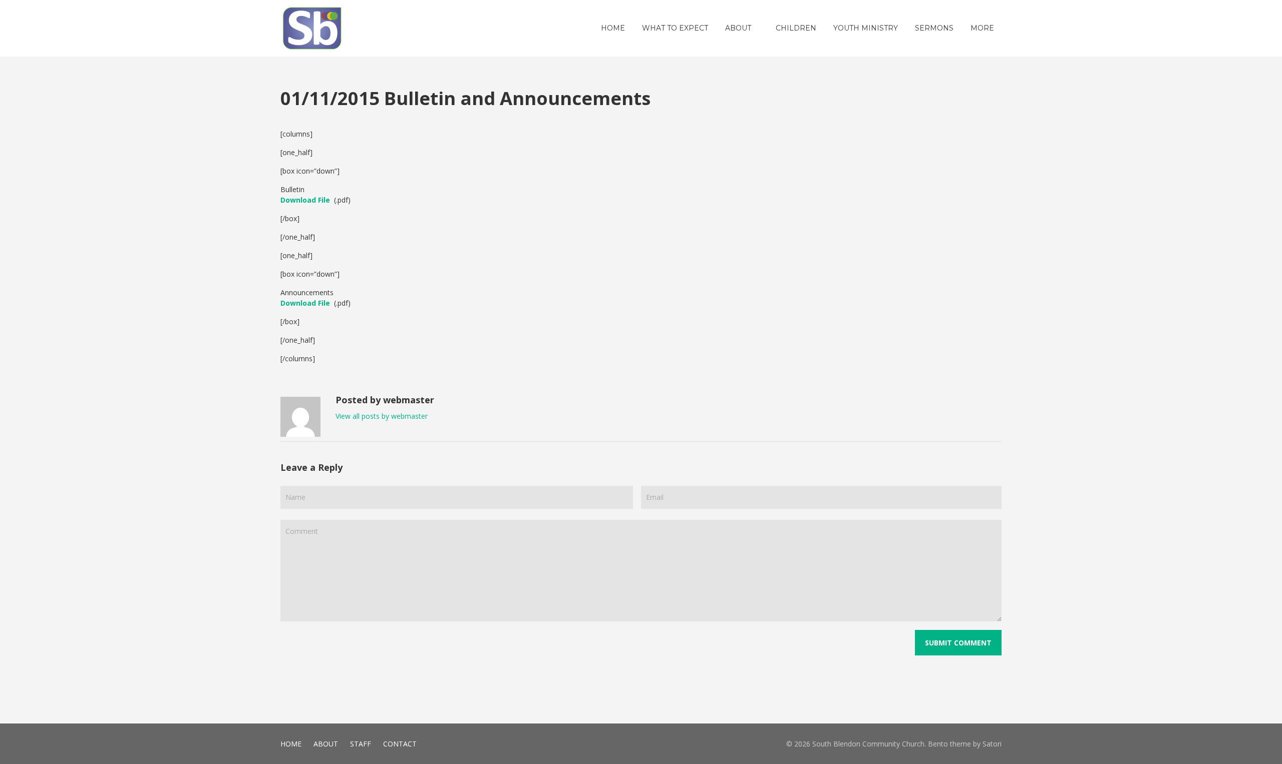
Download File (305, 200)
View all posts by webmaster (382, 416)
